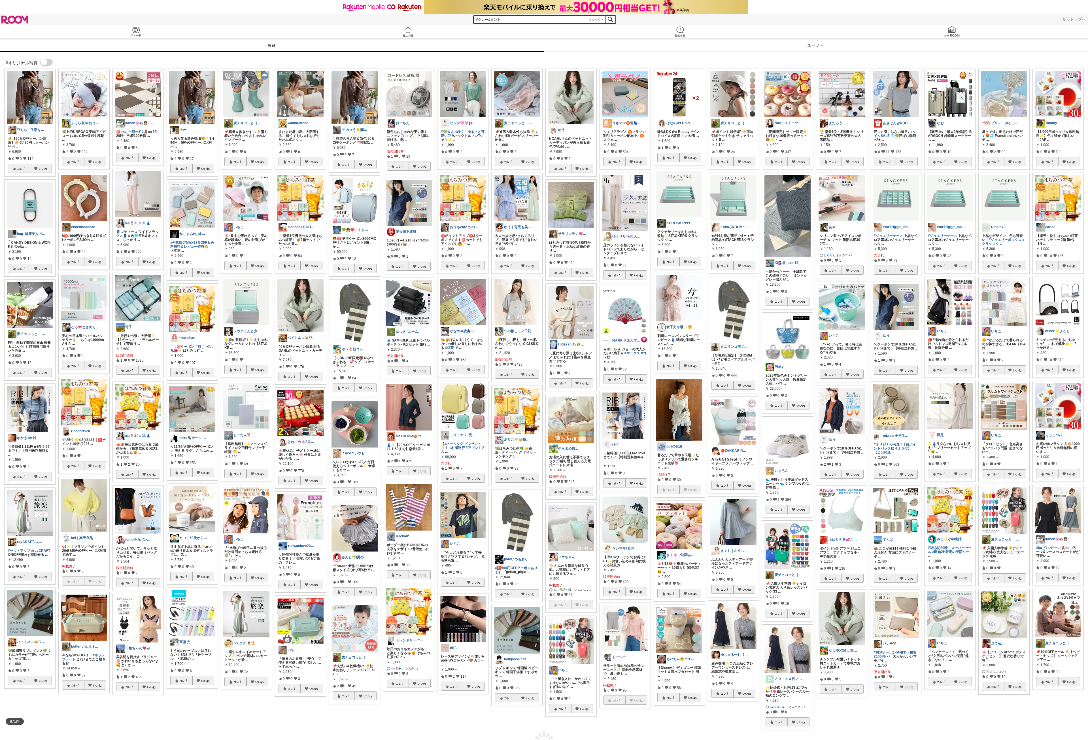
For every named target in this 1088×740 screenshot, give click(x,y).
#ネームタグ (453, 444)
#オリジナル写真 (887, 444)
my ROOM (952, 32)
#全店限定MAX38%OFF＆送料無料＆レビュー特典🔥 (192, 245)
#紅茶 (449, 348)
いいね (43, 168)
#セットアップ (19, 551)
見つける (408, 32)
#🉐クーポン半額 (188, 347)
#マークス (632, 353)
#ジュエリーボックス (1005, 240)
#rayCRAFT (40, 551)
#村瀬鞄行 (457, 448)
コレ (20, 168)
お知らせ (680, 32)
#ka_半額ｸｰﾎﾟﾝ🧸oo (136, 132)
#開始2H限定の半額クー (950, 552)
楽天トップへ (1074, 19)
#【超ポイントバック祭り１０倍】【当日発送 (895, 448)
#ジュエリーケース (888, 236)
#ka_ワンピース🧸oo (1052, 548)
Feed (136, 32)
